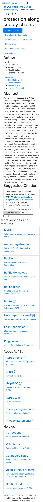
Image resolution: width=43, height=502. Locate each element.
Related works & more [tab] (14, 48)
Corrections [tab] (10, 53)
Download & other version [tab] (16, 35)
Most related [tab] (10, 44)
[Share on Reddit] (15, 7)
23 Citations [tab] (26, 39)
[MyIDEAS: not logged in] (26, 7)
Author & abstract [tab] (13, 30)
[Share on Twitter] (10, 7)
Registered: (8, 77)
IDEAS (6, 495)
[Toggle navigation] (27, 3)
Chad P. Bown (14, 80)
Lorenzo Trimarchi (16, 88)
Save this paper (28, 9)
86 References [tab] (11, 39)
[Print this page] (22, 7)
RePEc (16, 495)
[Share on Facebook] (13, 7)
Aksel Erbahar (14, 85)
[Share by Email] (20, 7)
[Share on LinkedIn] (17, 7)
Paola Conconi (14, 83)
